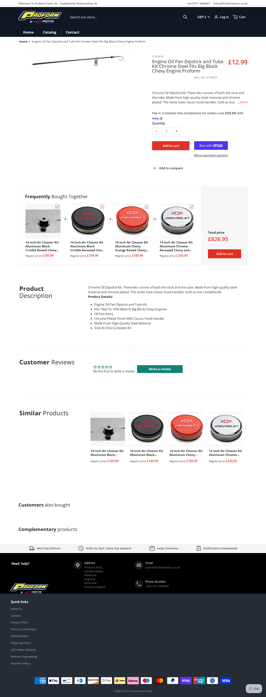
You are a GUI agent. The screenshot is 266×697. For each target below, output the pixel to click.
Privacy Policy (19, 622)
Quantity (158, 123)
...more (242, 102)
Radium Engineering (24, 656)
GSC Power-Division (23, 650)
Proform (126, 691)
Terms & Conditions (23, 629)
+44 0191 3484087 (198, 3)
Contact (16, 615)
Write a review (160, 369)
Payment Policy (20, 663)
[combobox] (129, 17)
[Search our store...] (185, 17)
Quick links (19, 602)
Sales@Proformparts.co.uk (230, 3)
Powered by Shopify (142, 691)
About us (16, 609)
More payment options (211, 155)
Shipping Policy (21, 643)
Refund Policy (19, 636)
